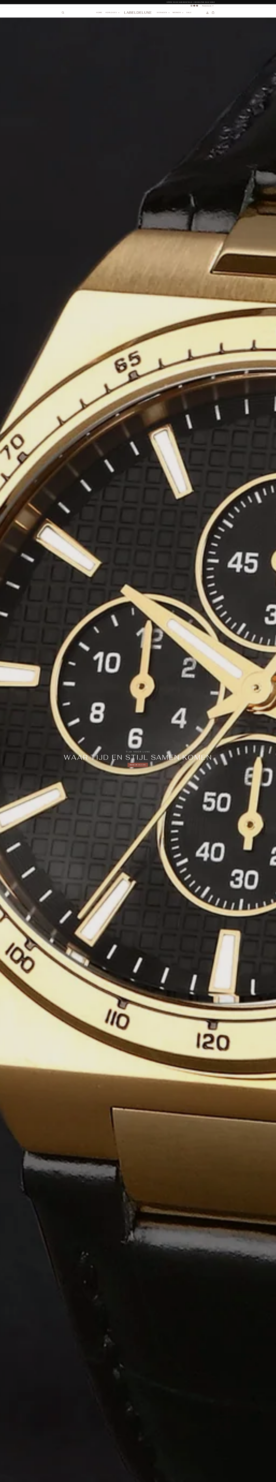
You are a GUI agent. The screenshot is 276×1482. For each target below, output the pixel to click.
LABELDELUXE (138, 12)
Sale (189, 12)
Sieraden (162, 12)
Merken (177, 12)
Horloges (112, 12)
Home (99, 12)
